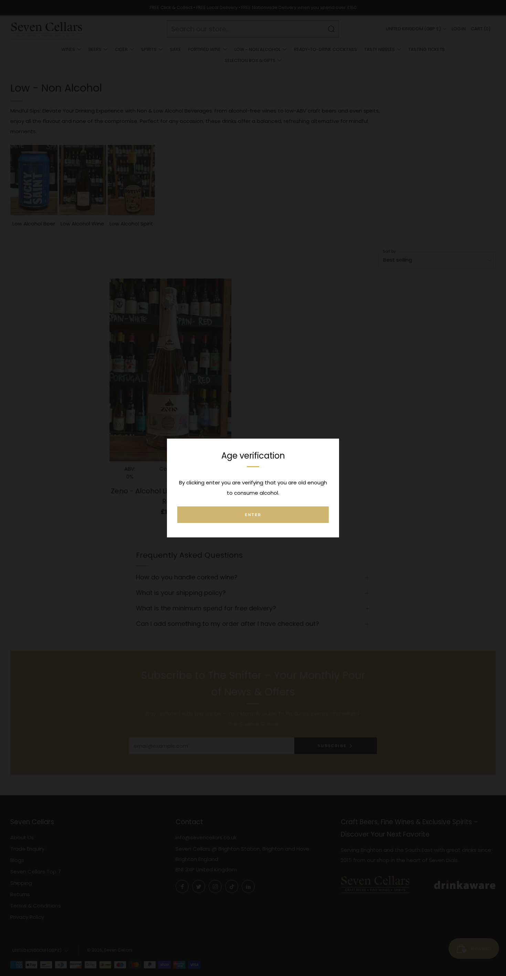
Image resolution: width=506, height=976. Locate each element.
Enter (253, 514)
